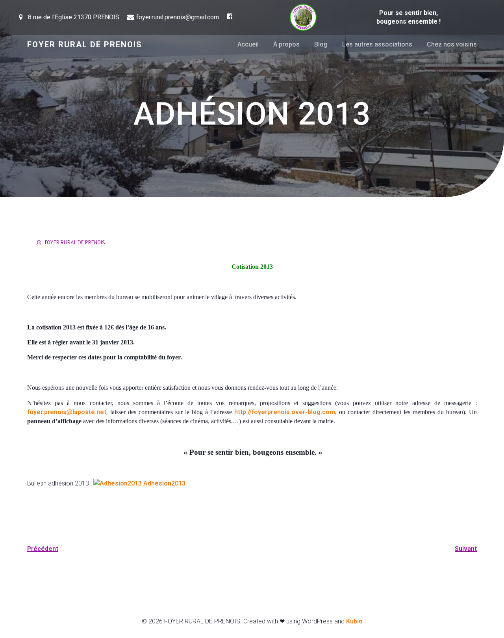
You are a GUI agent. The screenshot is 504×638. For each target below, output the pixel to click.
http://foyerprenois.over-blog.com (284, 412)
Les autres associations (377, 44)
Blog (321, 44)
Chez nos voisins (452, 44)
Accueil (248, 44)
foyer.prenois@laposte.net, (67, 412)
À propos (286, 44)
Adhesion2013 (163, 483)
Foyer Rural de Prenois (75, 242)
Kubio (354, 621)
